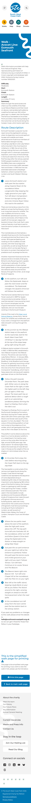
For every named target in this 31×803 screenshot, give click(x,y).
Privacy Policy (8, 800)
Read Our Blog (16, 749)
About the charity (11, 697)
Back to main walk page (16, 684)
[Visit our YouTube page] (19, 765)
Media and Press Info (13, 724)
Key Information (9, 710)
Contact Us (8, 729)
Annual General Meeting (12, 712)
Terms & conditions (10, 797)
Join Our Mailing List (15, 743)
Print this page (16, 677)
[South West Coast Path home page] (15, 10)
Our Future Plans (9, 707)
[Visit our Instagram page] (9, 764)
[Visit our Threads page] (5, 770)
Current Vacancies (12, 720)
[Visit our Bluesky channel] (23, 764)
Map (11, 26)
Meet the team (9, 702)
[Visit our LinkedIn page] (14, 764)
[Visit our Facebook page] (4, 764)
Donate (26, 26)
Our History (7, 704)
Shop (18, 26)
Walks (4, 26)
